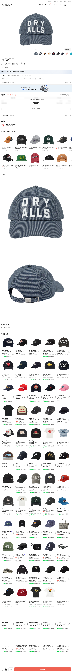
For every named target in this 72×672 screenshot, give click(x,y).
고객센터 (50, 1)
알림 (65, 1)
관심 (61, 1)
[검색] (61, 4)
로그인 (69, 1)
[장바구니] (65, 4)
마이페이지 (56, 1)
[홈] (6, 5)
